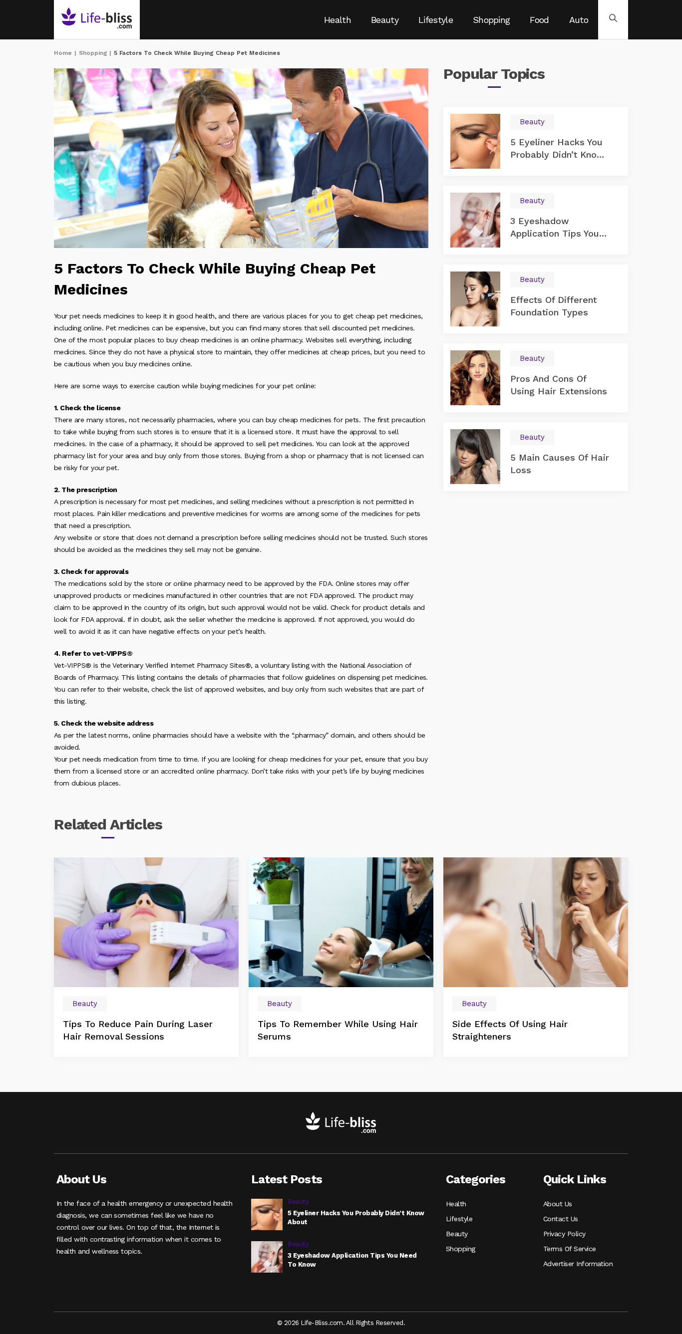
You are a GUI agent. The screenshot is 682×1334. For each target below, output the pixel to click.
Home (63, 52)
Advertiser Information (578, 1264)
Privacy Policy (564, 1234)
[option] (146, 957)
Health (337, 19)
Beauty (384, 19)
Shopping (491, 19)
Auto (578, 19)
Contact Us (560, 1219)
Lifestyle (435, 19)
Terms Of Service (569, 1249)
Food (539, 19)
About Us (557, 1204)
